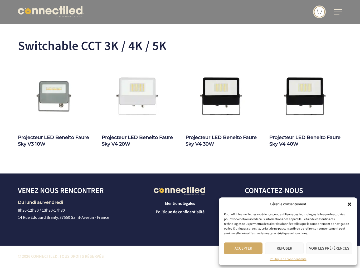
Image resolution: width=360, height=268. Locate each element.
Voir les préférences (329, 248)
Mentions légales (180, 203)
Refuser (284, 248)
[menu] (338, 11)
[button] (349, 204)
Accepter (243, 248)
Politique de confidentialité (288, 259)
